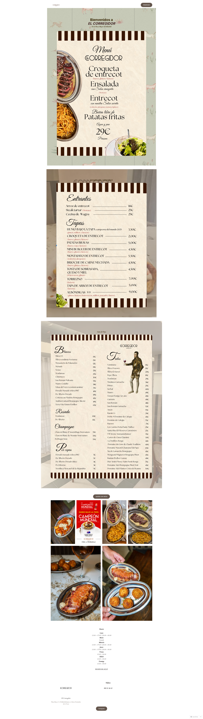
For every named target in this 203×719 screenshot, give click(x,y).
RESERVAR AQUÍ (101, 669)
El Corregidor (66, 698)
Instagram (101, 708)
